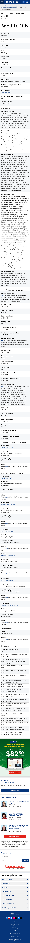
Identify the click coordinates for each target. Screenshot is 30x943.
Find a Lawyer (6, 853)
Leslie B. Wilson (5, 92)
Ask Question (15, 790)
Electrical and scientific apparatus (9, 7)
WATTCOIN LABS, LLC (8, 531)
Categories (16, 6)
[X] (21, 918)
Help (15, 931)
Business (5, 888)
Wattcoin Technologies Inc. (9, 605)
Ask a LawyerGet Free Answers (7, 781)
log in (6, 466)
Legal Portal (15, 925)
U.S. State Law (7, 900)
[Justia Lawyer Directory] (23, 918)
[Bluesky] (19, 918)
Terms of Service (15, 934)
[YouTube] (9, 918)
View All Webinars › (15, 836)
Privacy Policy (15, 937)
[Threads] (16, 918)
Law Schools (6, 892)
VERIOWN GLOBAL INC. (8, 505)
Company (15, 928)
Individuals (6, 884)
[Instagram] (14, 918)
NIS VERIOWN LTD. (7, 448)
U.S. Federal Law (8, 896)
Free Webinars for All (8, 798)
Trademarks (9, 6)
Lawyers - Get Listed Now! (15, 866)
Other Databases (8, 904)
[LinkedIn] (7, 918)
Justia (2, 6)
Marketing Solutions (9, 908)
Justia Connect (15, 922)
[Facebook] (11, 918)
